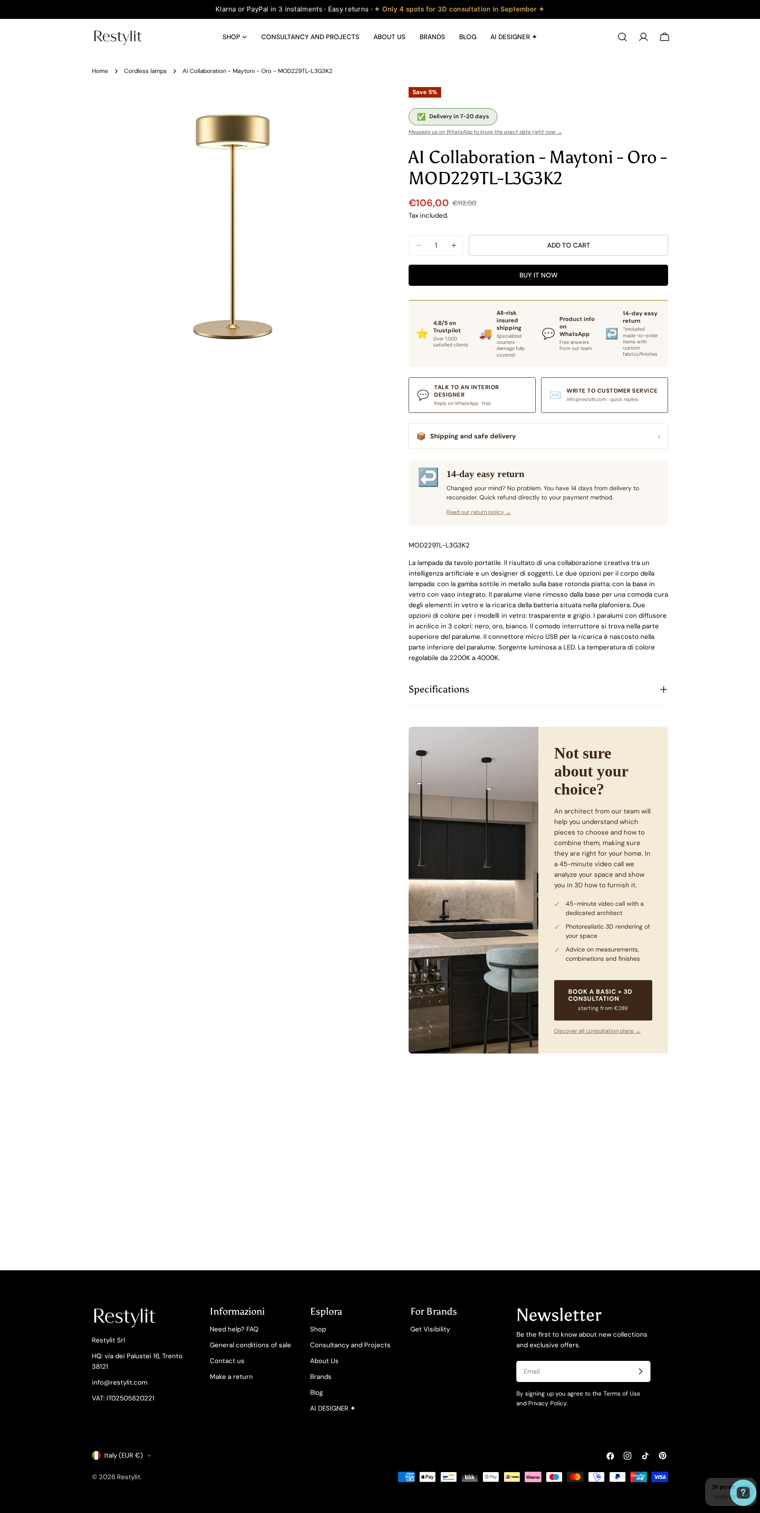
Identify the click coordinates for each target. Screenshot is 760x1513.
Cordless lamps (145, 71)
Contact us (227, 1360)
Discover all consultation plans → (597, 1031)
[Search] (622, 37)
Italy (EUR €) (123, 1455)
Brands (321, 1376)
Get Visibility (430, 1329)
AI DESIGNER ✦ (333, 1408)
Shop (318, 1329)
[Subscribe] (640, 1371)
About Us (324, 1360)
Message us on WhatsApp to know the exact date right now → (485, 131)
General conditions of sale (250, 1345)
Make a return (231, 1376)
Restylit (128, 1477)
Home (100, 71)
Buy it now (538, 275)
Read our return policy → (478, 512)
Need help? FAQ (234, 1329)
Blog (316, 1392)
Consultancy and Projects (350, 1345)
